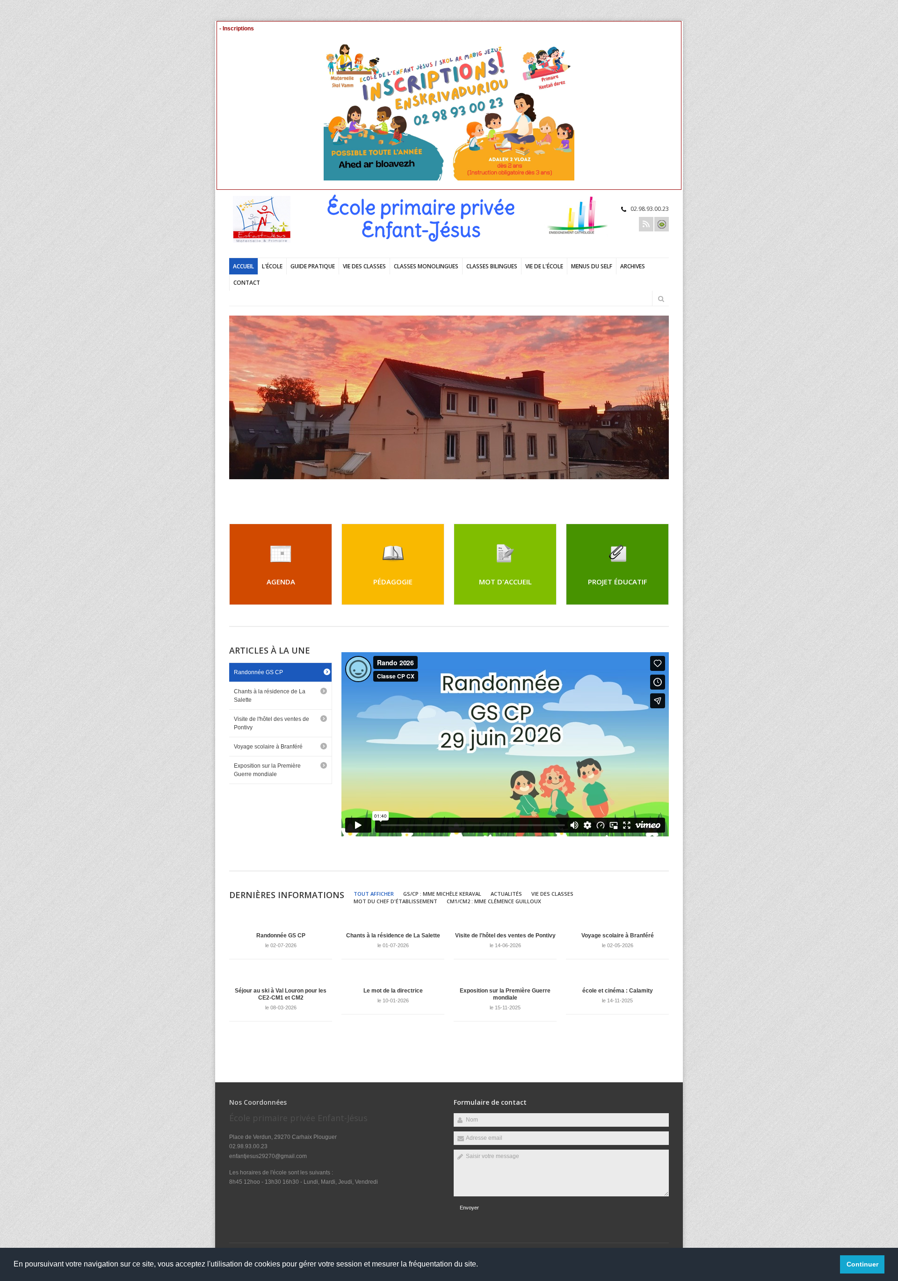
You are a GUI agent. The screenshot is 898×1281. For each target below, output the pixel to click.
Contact (246, 283)
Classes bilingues (491, 266)
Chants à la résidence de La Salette (269, 695)
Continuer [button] (862, 1264)
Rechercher (661, 299)
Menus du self (591, 266)
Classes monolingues (426, 266)
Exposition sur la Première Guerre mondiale (267, 770)
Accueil (243, 266)
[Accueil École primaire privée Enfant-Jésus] (266, 240)
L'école (272, 266)
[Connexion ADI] (661, 224)
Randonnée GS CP (258, 672)
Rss (646, 224)
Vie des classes (364, 266)
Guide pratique (312, 266)
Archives (632, 266)
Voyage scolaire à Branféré (268, 746)
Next (664, 491)
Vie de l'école (544, 266)
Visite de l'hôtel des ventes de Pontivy (271, 723)
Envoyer (469, 1207)
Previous (634, 491)
